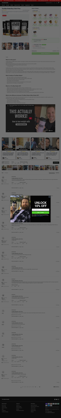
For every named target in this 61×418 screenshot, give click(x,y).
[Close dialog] (49, 197)
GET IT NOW (40, 212)
